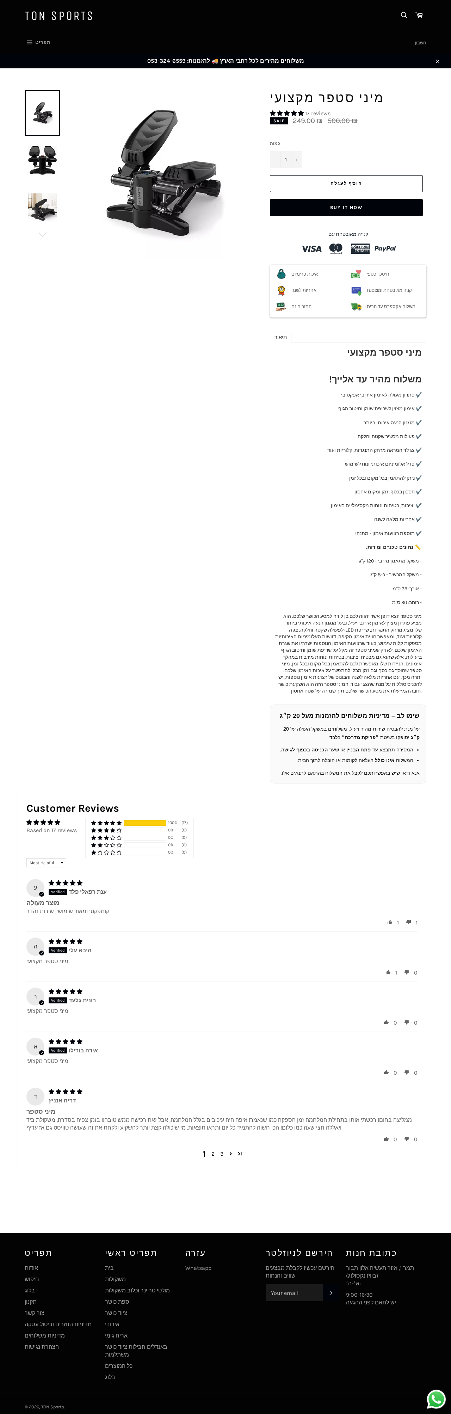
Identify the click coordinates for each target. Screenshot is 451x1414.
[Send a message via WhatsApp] (436, 1399)
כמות (275, 143)
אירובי (112, 1324)
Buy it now (346, 207)
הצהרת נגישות (42, 1347)
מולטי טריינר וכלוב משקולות (137, 1290)
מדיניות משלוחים (45, 1335)
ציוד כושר (116, 1313)
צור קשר (34, 1313)
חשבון (420, 42)
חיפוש (32, 1279)
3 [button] (221, 1153)
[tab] (280, 337)
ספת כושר (117, 1301)
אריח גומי (116, 1335)
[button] (287, 113)
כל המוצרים (118, 1366)
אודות (31, 1268)
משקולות (115, 1279)
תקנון (31, 1301)
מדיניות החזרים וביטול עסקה (58, 1324)
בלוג (30, 1290)
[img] (65, 883)
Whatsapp (198, 1268)
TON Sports (59, 15)
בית (109, 1268)
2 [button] (213, 1153)
